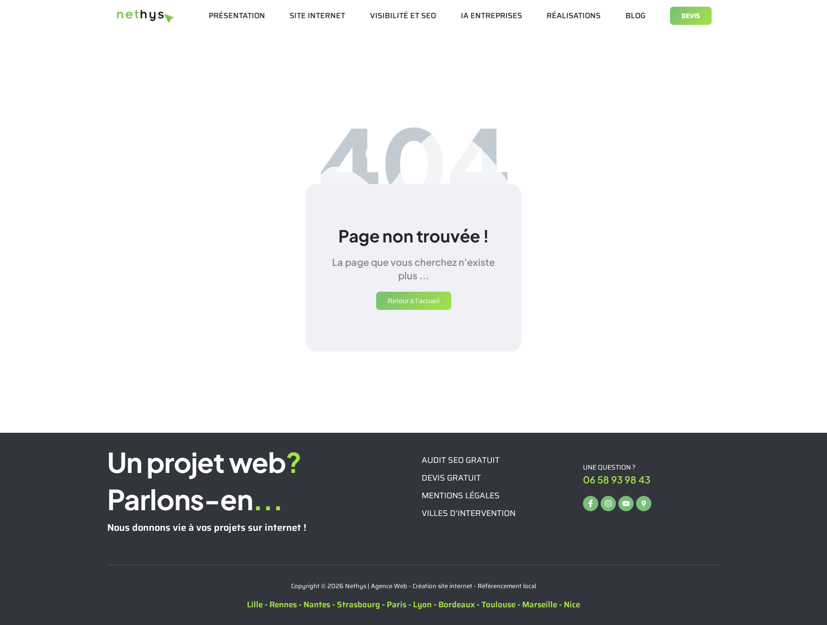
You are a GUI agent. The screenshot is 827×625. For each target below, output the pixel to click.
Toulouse (498, 604)
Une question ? (609, 467)
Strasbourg (358, 604)
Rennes (283, 604)
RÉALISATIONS (574, 16)
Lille (255, 604)
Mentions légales (461, 495)
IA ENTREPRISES (491, 16)
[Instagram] (608, 503)
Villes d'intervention (468, 513)
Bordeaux (456, 604)
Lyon (422, 604)
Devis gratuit (451, 477)
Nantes (316, 604)
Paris (396, 604)
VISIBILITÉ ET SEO (403, 16)
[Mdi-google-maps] (643, 503)
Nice (572, 604)
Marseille (539, 604)
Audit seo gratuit (461, 460)
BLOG (636, 16)
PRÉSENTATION (237, 16)
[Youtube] (626, 503)
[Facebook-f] (590, 503)
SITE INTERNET (317, 16)
